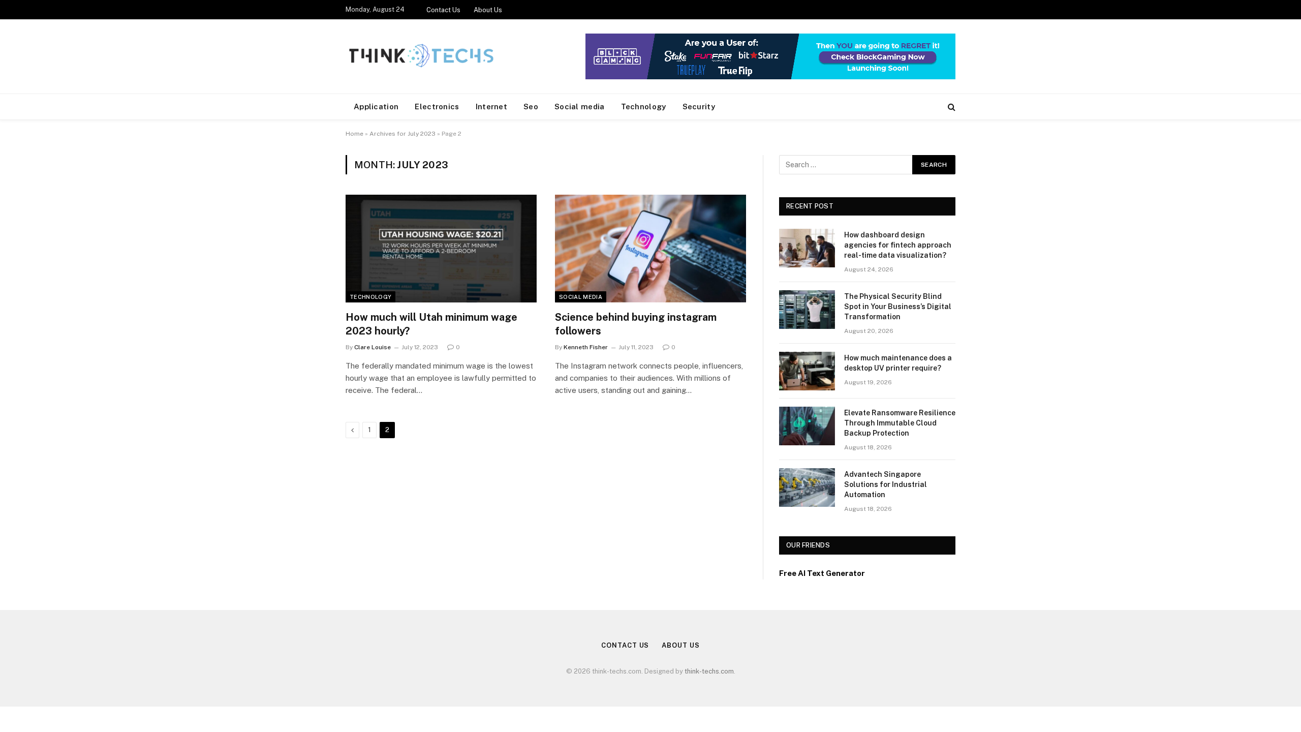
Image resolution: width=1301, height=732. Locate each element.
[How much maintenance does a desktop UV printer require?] (807, 371)
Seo (530, 106)
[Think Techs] (421, 56)
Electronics (437, 106)
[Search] (950, 107)
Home (354, 133)
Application (376, 106)
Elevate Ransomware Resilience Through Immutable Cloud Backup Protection (899, 423)
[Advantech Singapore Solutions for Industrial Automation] (807, 487)
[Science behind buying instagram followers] (650, 248)
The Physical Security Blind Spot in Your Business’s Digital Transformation (897, 306)
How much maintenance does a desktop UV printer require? (898, 363)
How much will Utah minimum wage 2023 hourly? (431, 324)
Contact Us (443, 10)
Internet (491, 106)
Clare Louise (372, 347)
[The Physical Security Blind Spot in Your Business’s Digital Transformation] (807, 309)
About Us (488, 10)
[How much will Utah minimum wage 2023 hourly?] (441, 248)
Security (699, 106)
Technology (643, 106)
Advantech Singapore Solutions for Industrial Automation (885, 484)
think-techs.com (709, 671)
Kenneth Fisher (586, 347)
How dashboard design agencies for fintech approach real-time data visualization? (897, 245)
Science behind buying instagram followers (636, 324)
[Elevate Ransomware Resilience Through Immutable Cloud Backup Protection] (807, 426)
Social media (579, 106)
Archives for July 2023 (402, 133)
